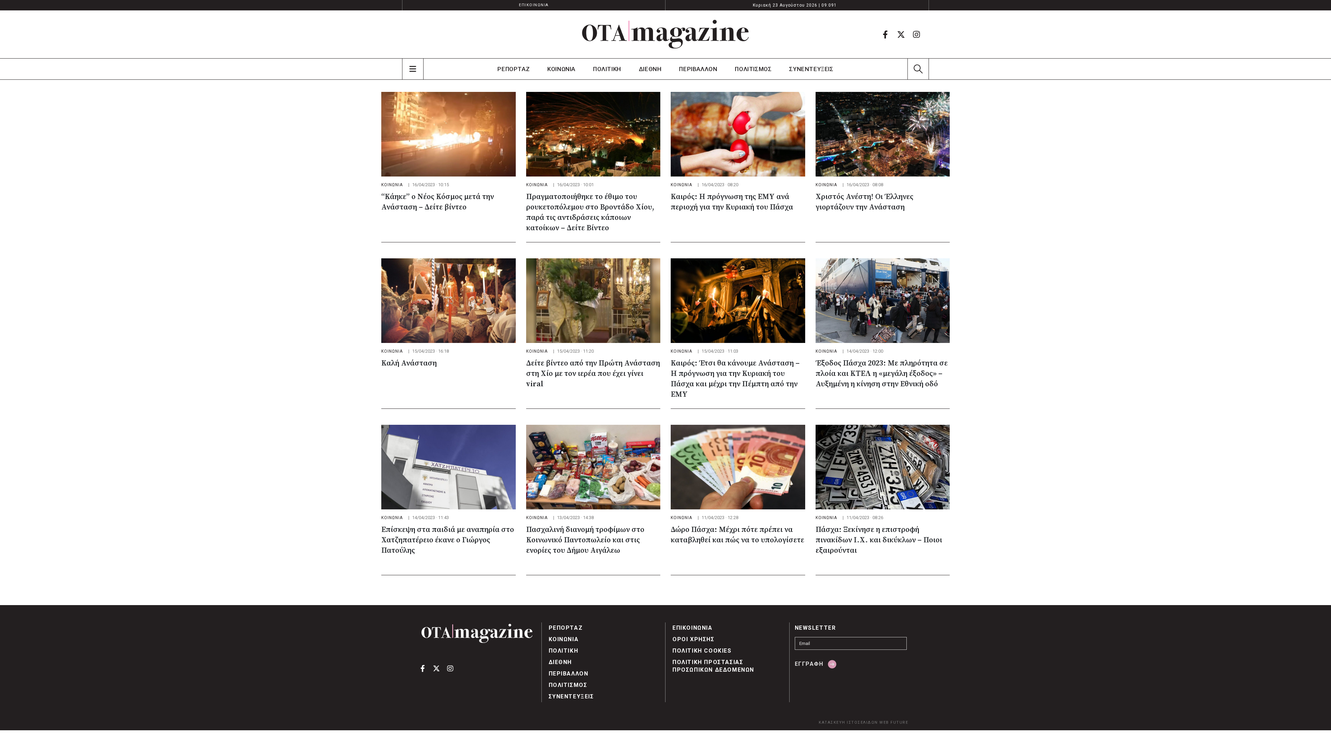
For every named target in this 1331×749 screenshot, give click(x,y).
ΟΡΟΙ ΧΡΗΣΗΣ (693, 639)
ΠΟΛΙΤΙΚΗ (607, 69)
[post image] (448, 134)
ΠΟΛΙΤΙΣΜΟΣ (753, 69)
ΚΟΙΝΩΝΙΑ (561, 69)
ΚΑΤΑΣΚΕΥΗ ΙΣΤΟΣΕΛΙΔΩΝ (848, 722)
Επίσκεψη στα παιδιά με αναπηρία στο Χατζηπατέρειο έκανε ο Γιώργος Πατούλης (447, 540)
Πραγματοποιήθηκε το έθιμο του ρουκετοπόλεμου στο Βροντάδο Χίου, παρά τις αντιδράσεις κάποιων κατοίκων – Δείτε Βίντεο (590, 212)
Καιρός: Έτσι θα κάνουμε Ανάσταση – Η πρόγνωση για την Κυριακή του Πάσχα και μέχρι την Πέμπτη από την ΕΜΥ (735, 379)
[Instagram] (916, 34)
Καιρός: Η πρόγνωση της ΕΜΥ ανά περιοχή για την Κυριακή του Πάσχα (732, 202)
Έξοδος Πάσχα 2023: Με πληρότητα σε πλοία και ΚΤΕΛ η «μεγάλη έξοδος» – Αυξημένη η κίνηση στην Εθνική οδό (882, 374)
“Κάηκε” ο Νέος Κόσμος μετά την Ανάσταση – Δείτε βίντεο (437, 202)
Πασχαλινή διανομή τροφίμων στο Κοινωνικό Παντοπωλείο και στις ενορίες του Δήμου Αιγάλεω (585, 540)
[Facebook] (885, 34)
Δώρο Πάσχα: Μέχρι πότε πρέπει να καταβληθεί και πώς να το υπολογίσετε (737, 535)
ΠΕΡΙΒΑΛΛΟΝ (698, 69)
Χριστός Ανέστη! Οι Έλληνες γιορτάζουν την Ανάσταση (864, 202)
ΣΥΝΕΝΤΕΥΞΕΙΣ (811, 69)
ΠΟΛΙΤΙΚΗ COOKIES (702, 650)
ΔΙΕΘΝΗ (650, 69)
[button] (918, 69)
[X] (901, 34)
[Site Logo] (665, 34)
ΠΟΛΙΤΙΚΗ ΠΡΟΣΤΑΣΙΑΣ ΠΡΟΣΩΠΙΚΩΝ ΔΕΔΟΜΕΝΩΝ (713, 666)
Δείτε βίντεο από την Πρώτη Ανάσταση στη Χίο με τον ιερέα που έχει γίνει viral (593, 374)
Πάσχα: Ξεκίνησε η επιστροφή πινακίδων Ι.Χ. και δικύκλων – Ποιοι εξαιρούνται (879, 540)
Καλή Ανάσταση (409, 363)
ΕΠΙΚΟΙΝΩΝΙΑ (534, 5)
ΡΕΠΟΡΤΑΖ (513, 69)
